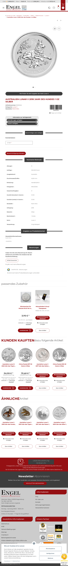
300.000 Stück (35, 172)
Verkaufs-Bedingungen (8, 531)
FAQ (36, 499)
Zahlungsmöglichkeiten (42, 507)
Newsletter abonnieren (35, 485)
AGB (2, 528)
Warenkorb (24, 332)
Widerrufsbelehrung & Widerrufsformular (14, 542)
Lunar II (15, 109)
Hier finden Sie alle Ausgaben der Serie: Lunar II (34, 96)
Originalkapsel (35, 226)
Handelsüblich (35, 185)
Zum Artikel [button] (42, 332)
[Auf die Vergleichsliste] (55, 31)
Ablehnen (50, 558)
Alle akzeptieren (50, 548)
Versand (30, 322)
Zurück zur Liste (11, 17)
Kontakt (37, 504)
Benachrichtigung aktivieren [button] (42, 320)
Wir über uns (39, 501)
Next (64, 372)
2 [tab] (34, 89)
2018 (32, 210)
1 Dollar (33, 218)
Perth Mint (34, 206)
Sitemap (4, 534)
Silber (33, 214)
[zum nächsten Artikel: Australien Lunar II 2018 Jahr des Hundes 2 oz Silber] (61, 23)
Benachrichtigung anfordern (15, 155)
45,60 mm (34, 180)
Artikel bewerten (12, 262)
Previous (4, 372)
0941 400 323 (8, 503)
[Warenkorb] (6, 27)
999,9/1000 (34, 189)
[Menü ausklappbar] (3, 10)
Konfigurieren (50, 553)
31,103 (32, 197)
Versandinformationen (42, 510)
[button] (49, 10)
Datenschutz (16, 561)
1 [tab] (33, 89)
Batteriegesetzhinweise (8, 540)
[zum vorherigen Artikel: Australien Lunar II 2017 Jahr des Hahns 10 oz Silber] (57, 23)
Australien (34, 176)
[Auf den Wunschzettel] (59, 31)
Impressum (7, 561)
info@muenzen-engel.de (12, 505)
